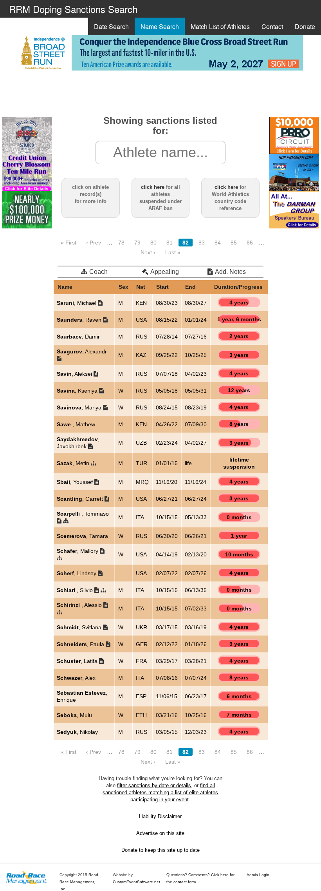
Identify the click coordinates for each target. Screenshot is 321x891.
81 (169, 242)
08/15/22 (167, 320)
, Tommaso (83, 514)
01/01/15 (167, 463)
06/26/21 (196, 536)
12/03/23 (196, 732)
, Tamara (82, 536)
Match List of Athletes (220, 26)
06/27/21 (167, 499)
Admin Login (258, 875)
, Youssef (75, 482)
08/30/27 (196, 303)
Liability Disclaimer (160, 816)
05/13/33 (196, 517)
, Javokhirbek (78, 442)
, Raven (80, 320)
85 (234, 242)
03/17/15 (167, 627)
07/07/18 (167, 374)
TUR (141, 463)
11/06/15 (166, 696)
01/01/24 (196, 320)
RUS (141, 336)
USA (141, 320)
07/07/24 (196, 678)
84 (218, 242)
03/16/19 (196, 627)
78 (121, 242)
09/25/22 (167, 355)
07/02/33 (196, 608)
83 (201, 242)
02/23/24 (167, 443)
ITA (140, 517)
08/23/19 (196, 407)
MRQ (142, 482)
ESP (141, 696)
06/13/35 (196, 590)
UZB (141, 443)
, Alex (76, 678)
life (188, 463)
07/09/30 (196, 424)
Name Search (160, 26)
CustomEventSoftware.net (136, 882)
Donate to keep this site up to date (160, 850)
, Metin (74, 463)
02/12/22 (167, 644)
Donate (305, 26)
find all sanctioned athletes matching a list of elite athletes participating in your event (160, 792)
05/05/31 (196, 391)
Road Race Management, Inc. (79, 882)
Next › (148, 252)
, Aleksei (75, 374)
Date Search (111, 26)
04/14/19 (167, 554)
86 (250, 242)
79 (137, 242)
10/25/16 (196, 715)
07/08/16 (167, 678)
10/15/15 (167, 517)
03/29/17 (167, 661)
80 (153, 242)
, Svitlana (80, 627)
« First (68, 242)
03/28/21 (196, 661)
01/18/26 (196, 644)
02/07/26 (196, 573)
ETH (141, 715)
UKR (141, 627)
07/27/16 (196, 336)
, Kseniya (78, 391)
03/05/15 (167, 732)
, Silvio (75, 590)
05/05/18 (167, 391)
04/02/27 (196, 443)
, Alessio (80, 605)
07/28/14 (167, 336)
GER (142, 644)
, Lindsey (77, 573)
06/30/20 (167, 536)
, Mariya (80, 407)
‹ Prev (93, 242)
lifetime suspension (239, 463)
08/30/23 (167, 303)
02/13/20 (196, 554)
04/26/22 (167, 424)
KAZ (141, 355)
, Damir (78, 336)
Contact (272, 26)
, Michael (77, 303)
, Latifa (78, 661)
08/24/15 (167, 407)
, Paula (81, 644)
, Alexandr (82, 351)
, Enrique (82, 696)
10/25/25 (196, 355)
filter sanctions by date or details (154, 785)
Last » (172, 252)
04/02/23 (196, 374)
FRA (141, 661)
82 (185, 242)
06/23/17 (196, 696)
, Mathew (76, 424)
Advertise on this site (160, 833)
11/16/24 (195, 482)
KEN (141, 303)
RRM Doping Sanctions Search (73, 9)
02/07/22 (167, 573)
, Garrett (81, 499)
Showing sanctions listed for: (160, 126)
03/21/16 (167, 715)
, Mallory (78, 551)
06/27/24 (196, 499)
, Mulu (74, 715)
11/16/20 (166, 482)
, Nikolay (77, 732)
